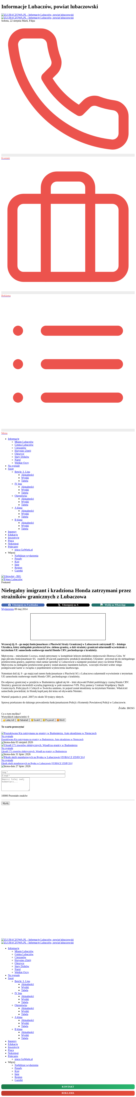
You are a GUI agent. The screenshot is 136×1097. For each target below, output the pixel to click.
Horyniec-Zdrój (23, 450)
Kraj (17, 561)
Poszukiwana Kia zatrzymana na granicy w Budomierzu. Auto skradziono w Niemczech (42, 739)
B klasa (18, 519)
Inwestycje (13, 537)
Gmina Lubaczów (24, 444)
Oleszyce (19, 453)
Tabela (24, 480)
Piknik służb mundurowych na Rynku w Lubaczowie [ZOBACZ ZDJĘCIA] (36, 763)
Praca (11, 540)
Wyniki (25, 477)
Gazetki (19, 570)
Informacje (13, 438)
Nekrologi (13, 543)
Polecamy (13, 546)
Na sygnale (14, 465)
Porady (18, 558)
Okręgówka (21, 495)
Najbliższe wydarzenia (26, 555)
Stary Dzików (22, 456)
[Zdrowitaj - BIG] (11, 576)
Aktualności (27, 474)
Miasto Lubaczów (24, 441)
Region (18, 567)
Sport (11, 468)
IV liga (18, 483)
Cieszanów (20, 447)
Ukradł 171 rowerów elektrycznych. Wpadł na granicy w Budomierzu (34, 751)
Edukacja (13, 534)
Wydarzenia (7, 609)
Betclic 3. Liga (22, 471)
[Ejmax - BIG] (12, 579)
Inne (17, 564)
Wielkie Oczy (22, 462)
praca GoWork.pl (24, 549)
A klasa (18, 507)
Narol (18, 459)
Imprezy (12, 531)
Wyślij (5, 803)
